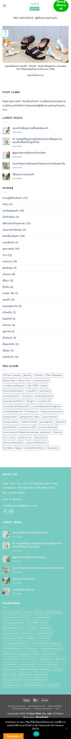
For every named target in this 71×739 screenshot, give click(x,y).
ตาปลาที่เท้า (31, 390)
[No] (67, 729)
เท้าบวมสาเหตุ (40, 437)
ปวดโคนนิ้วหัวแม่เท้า (44, 396)
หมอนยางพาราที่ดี (27, 427)
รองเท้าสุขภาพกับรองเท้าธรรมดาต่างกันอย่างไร (38, 163)
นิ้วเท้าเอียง (8, 217)
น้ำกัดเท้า (7, 338)
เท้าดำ (12, 437)
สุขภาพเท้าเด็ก (9, 427)
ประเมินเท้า (27, 396)
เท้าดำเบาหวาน (24, 437)
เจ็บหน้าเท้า (8, 344)
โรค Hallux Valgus (12, 447)
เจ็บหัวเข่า (57, 432)
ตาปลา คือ (8, 293)
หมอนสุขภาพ (9, 306)
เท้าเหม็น (7, 312)
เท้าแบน (6, 274)
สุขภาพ (6, 331)
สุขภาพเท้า (8, 249)
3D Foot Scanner (11, 375)
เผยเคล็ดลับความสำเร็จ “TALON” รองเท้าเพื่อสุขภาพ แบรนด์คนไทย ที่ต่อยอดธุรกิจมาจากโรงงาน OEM (35, 68)
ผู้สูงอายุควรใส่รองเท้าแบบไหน (29, 152)
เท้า (4, 437)
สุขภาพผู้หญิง (46, 421)
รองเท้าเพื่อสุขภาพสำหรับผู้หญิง (46, 406)
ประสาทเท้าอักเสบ (12, 230)
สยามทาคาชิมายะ (50, 416)
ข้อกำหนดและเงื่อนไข (21, 708)
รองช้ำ (6, 300)
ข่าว (4, 255)
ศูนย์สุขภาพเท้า (10, 416)
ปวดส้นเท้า (8, 243)
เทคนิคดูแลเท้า (10, 211)
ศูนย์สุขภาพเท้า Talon (29, 416)
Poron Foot (24, 380)
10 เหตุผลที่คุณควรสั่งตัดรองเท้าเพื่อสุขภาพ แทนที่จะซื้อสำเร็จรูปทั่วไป (37, 141)
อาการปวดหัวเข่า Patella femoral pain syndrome (26, 432)
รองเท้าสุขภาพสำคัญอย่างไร (16, 406)
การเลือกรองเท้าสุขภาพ (13, 385)
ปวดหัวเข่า (8, 357)
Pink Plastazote (54, 375)
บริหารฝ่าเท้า (45, 390)
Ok (36, 733)
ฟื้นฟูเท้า (31, 401)
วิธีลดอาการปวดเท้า (23, 174)
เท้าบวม (6, 325)
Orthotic (39, 375)
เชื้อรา (5, 281)
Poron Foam (9, 380)
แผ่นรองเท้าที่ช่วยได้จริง (37, 442)
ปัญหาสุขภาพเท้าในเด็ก (13, 401)
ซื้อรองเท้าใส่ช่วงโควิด (13, 390)
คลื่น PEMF (33, 385)
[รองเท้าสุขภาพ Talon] (34, 6)
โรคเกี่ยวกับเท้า (10, 236)
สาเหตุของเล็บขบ (11, 421)
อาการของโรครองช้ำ (48, 427)
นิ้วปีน (5, 287)
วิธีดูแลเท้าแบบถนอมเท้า (51, 411)
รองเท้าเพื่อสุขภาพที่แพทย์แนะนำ (30, 128)
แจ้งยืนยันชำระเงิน (36, 706)
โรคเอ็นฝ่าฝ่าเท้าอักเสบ (34, 447)
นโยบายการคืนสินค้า (43, 708)
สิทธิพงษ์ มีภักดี (29, 421)
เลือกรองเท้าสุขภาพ (13, 223)
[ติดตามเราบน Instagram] (11, 511)
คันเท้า (44, 385)
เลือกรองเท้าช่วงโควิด (13, 442)
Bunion (27, 375)
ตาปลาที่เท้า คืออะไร (23, 589)
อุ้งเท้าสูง (7, 268)
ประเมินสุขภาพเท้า (11, 396)
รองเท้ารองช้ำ (44, 401)
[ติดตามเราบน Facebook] (5, 511)
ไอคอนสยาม (53, 447)
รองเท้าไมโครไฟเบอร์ (12, 411)
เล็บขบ (6, 351)
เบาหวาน (7, 261)
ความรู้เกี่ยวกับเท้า (12, 198)
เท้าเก (5, 204)
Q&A (57, 708)
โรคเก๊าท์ (7, 319)
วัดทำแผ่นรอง (31, 411)
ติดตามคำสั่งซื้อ (55, 706)
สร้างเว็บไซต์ (41, 717)
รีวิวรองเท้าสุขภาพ (17, 706)
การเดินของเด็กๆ (41, 380)
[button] (4, 6)
